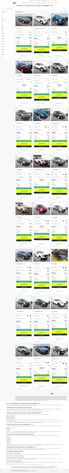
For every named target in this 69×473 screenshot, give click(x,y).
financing (15, 455)
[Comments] (29, 34)
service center (28, 435)
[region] (24, 42)
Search (64, 8)
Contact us (27, 448)
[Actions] (31, 28)
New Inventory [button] (24, 2)
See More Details (24, 51)
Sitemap (20, 470)
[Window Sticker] (31, 34)
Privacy (22, 470)
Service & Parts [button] (43, 2)
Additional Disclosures (25, 470)
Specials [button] (48, 2)
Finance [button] (34, 2)
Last (61, 393)
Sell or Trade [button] (38, 2)
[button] (31, 19)
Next (59, 393)
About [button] (56, 2)
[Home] (21, 3)
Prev (50, 393)
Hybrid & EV (53, 2)
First (48, 393)
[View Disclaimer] (23, 35)
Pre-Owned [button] (30, 2)
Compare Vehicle (20, 58)
